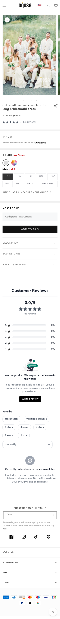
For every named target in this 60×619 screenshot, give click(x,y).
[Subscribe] (52, 515)
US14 (19, 184)
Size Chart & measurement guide (25, 192)
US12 (7, 184)
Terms (6, 583)
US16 (30, 184)
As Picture (5, 162)
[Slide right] (36, 100)
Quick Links (8, 552)
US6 (30, 176)
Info (5, 573)
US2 (8, 176)
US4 (19, 176)
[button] (4, 5)
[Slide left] (23, 100)
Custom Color (14, 162)
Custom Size (47, 184)
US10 (52, 176)
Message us (11, 208)
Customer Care (10, 563)
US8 (41, 176)
